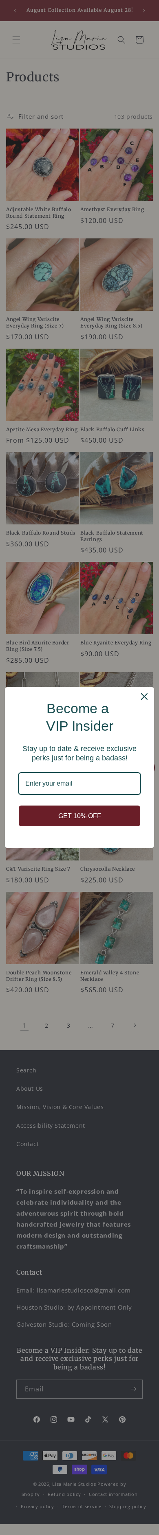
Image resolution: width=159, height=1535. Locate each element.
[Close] (144, 696)
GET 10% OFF (79, 815)
